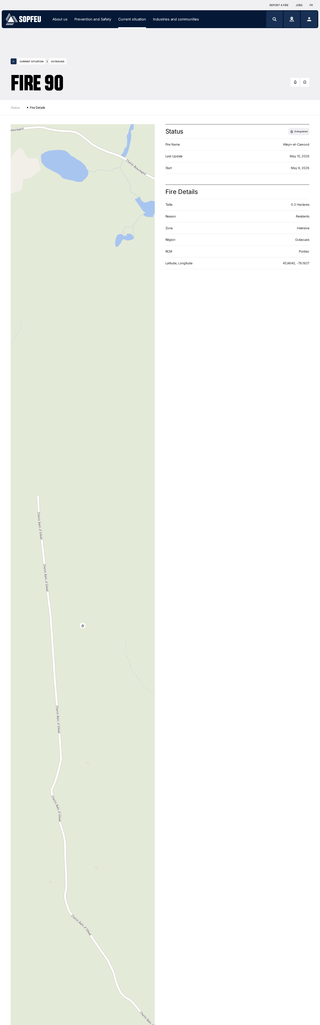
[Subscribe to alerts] (295, 82)
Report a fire (278, 5)
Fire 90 (37, 78)
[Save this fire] (304, 82)
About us (59, 19)
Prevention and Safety (92, 19)
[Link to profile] (309, 19)
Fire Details (37, 107)
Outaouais (57, 61)
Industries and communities (176, 19)
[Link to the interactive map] (292, 19)
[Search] (274, 19)
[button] (82, 625)
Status (15, 107)
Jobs (299, 5)
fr (311, 5)
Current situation (132, 19)
